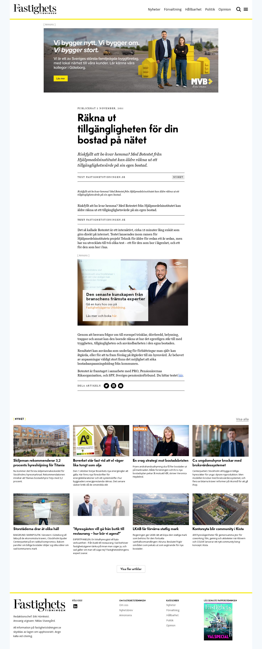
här (180, 375)
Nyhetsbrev (126, 610)
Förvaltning (173, 9)
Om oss (123, 605)
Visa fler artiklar (131, 569)
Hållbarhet (193, 9)
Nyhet (178, 177)
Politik (210, 9)
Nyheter (154, 9)
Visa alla (242, 419)
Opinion (225, 9)
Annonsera (125, 615)
